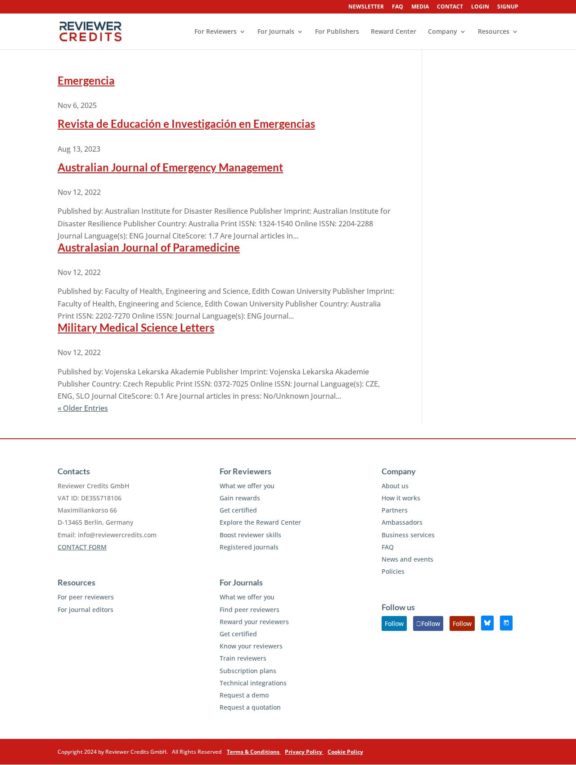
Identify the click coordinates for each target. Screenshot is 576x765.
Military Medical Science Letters (136, 327)
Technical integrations (253, 683)
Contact (450, 7)
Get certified (238, 510)
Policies (393, 571)
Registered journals (249, 547)
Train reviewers (243, 658)
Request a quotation (250, 707)
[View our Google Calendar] (506, 623)
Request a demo (244, 695)
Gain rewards (240, 498)
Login (480, 7)
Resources (493, 32)
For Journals (275, 32)
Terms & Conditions (254, 752)
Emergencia (86, 80)
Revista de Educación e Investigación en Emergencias (186, 123)
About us (395, 486)
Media (420, 7)
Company (442, 32)
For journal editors (85, 609)
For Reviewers (215, 32)
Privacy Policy (304, 752)
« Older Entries (83, 408)
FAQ (397, 7)
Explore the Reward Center (260, 522)
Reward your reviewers (254, 621)
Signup (507, 7)
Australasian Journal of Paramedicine (149, 247)
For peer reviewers (86, 597)
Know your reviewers (251, 646)
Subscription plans (248, 670)
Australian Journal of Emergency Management (170, 167)
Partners (395, 510)
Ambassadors (402, 522)
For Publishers (337, 32)
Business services (408, 535)
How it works (401, 498)
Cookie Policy (345, 752)
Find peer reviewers (249, 609)
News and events (407, 559)
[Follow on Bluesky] (487, 623)
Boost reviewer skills (250, 535)
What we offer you (247, 486)
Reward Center (393, 32)
